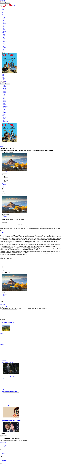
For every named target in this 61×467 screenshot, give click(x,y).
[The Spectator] (7, 5)
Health (4, 45)
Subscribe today (4, 465)
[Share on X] (3, 186)
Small (6, 176)
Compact (6, 180)
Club (4, 94)
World (4, 29)
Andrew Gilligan (2, 344)
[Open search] (2, 81)
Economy (4, 100)
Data (4, 30)
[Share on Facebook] (3, 263)
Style (4, 44)
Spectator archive (4, 460)
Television (4, 37)
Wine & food (5, 41)
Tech (4, 18)
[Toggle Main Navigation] (1, 5)
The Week (4, 46)
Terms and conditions (4, 452)
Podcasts (4, 22)
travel (2, 299)
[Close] (1, 436)
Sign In (13, 5)
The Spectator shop (4, 459)
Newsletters (4, 19)
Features (4, 47)
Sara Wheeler (2, 257)
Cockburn (4, 16)
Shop (2, 14)
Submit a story (3, 447)
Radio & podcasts (5, 106)
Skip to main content (2, 0)
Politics (3, 74)
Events (2, 12)
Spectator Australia (4, 458)
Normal (6, 181)
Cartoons (4, 51)
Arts (3, 33)
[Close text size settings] (2, 174)
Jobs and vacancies (4, 454)
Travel (4, 42)
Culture (4, 17)
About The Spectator (4, 451)
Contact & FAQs (4, 445)
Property (4, 112)
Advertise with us (4, 446)
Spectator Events (4, 461)
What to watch (5, 40)
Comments (4, 184)
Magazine (3, 77)
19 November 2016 (4, 171)
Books (4, 103)
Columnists (4, 48)
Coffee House (3, 27)
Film (4, 35)
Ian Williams (3, 389)
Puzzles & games (5, 121)
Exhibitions (4, 34)
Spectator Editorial (2, 304)
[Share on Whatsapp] (3, 187)
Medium (6, 177)
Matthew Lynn (4, 418)
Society (4, 28)
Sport (4, 43)
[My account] (14, 5)
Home (2, 8)
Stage (4, 38)
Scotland (4, 31)
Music (4, 36)
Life (2, 39)
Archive (3, 13)
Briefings (3, 11)
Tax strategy (3, 453)
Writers (3, 9)
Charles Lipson (2, 232)
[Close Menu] (0, 81)
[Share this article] (2, 188)
